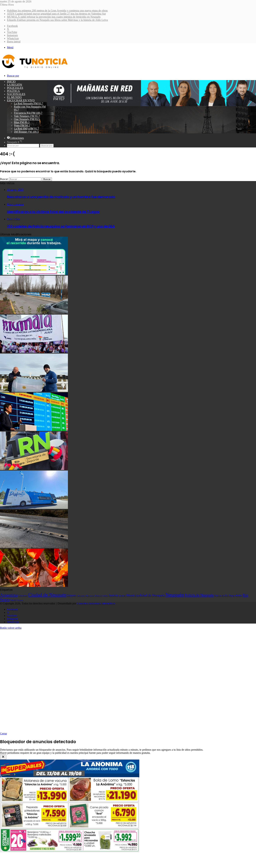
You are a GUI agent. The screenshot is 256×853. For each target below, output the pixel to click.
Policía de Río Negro (224, 595)
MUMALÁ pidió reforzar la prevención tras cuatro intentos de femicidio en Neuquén (53, 16)
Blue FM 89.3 (21, 122)
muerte (122, 595)
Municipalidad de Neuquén (145, 595)
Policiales (15, 87)
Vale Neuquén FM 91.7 (27, 116)
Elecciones (90, 596)
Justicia (113, 595)
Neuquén (174, 594)
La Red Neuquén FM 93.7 (28, 103)
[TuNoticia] (34, 69)
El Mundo (14, 97)
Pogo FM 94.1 (22, 125)
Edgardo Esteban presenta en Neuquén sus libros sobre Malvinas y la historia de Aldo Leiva (57, 19)
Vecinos (20, 600)
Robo (239, 595)
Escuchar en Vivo (21, 100)
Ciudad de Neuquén (47, 594)
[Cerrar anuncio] (3, 757)
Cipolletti (23, 595)
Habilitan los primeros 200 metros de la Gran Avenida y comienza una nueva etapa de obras (57, 10)
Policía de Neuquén (199, 595)
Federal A (99, 596)
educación (81, 596)
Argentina (9, 594)
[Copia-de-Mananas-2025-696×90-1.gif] (151, 105)
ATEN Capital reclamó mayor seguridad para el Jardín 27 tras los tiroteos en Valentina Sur (56, 13)
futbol (105, 596)
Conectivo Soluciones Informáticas (96, 603)
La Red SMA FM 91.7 (26, 128)
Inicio (11, 81)
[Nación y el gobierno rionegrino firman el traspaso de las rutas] (34, 546)
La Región (14, 84)
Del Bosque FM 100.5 (26, 131)
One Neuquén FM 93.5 (27, 119)
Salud (13, 600)
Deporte (71, 595)
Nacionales (16, 94)
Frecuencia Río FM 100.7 (28, 112)
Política (13, 90)
